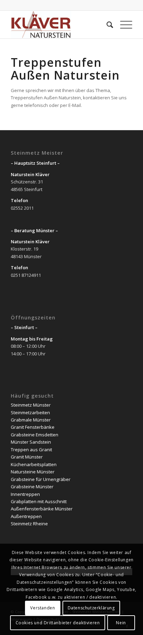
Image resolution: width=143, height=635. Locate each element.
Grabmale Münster (31, 420)
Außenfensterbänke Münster (42, 509)
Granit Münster (27, 457)
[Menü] (122, 24)
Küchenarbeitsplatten (34, 464)
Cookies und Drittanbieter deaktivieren (58, 623)
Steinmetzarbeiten (30, 412)
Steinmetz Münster (31, 405)
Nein (121, 623)
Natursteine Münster (32, 472)
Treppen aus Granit (31, 449)
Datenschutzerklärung (91, 608)
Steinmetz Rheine (29, 523)
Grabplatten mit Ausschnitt (39, 501)
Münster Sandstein (31, 442)
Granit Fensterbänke (32, 427)
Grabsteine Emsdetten (34, 435)
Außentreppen (26, 516)
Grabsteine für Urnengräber (40, 479)
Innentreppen (25, 494)
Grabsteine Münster (32, 486)
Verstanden (42, 608)
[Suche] (106, 24)
